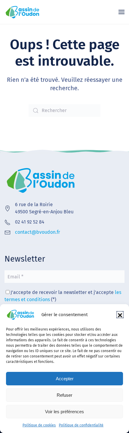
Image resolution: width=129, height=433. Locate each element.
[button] (120, 315)
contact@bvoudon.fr (37, 232)
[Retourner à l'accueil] (22, 12)
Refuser (64, 395)
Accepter (65, 378)
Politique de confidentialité (81, 425)
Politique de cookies (39, 425)
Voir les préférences (64, 411)
